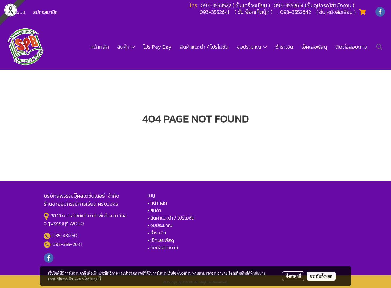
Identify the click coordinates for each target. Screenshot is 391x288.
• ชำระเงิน (157, 232)
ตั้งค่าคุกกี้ (293, 276)
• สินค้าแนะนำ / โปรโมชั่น (171, 217)
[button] (379, 47)
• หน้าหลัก (157, 202)
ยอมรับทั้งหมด (321, 276)
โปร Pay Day (157, 47)
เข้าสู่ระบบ (15, 12)
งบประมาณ (250, 47)
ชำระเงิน (284, 47)
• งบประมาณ (160, 225)
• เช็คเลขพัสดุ (161, 240)
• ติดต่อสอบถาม (163, 247)
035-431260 (65, 235)
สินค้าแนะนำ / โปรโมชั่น (204, 47)
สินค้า (123, 47)
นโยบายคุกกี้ (91, 278)
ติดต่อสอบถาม (351, 47)
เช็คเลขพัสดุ (314, 47)
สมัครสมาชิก (45, 12)
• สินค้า (154, 210)
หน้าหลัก (99, 47)
